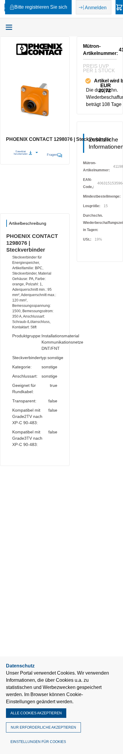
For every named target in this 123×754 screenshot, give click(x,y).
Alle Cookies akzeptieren (36, 713)
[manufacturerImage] (39, 54)
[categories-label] (9, 27)
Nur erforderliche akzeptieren (43, 727)
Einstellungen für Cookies (38, 742)
